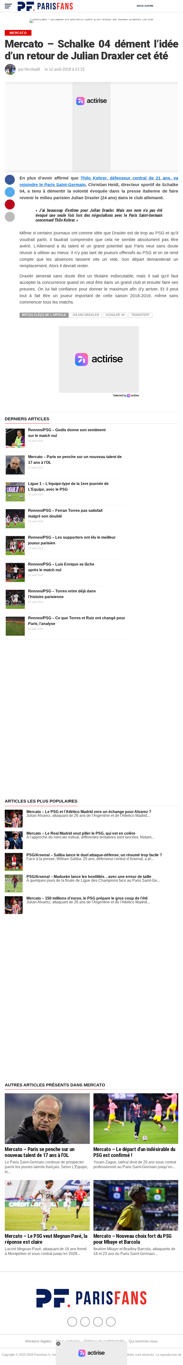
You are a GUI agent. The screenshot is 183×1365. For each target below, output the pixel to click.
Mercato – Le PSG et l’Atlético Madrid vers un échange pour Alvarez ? (88, 812)
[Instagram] (111, 1321)
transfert (140, 315)
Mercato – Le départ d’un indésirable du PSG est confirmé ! (134, 1152)
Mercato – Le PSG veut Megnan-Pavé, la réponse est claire (46, 1239)
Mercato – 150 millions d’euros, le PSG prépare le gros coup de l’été (87, 898)
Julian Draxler (85, 315)
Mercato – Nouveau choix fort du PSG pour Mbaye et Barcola (132, 1239)
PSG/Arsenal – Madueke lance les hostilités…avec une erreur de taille (88, 877)
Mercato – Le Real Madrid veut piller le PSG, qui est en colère (80, 833)
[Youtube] (98, 1321)
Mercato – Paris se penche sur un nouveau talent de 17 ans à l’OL (40, 1152)
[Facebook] (72, 1321)
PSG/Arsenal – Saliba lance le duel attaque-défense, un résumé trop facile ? (94, 855)
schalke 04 (115, 315)
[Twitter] (85, 1321)
